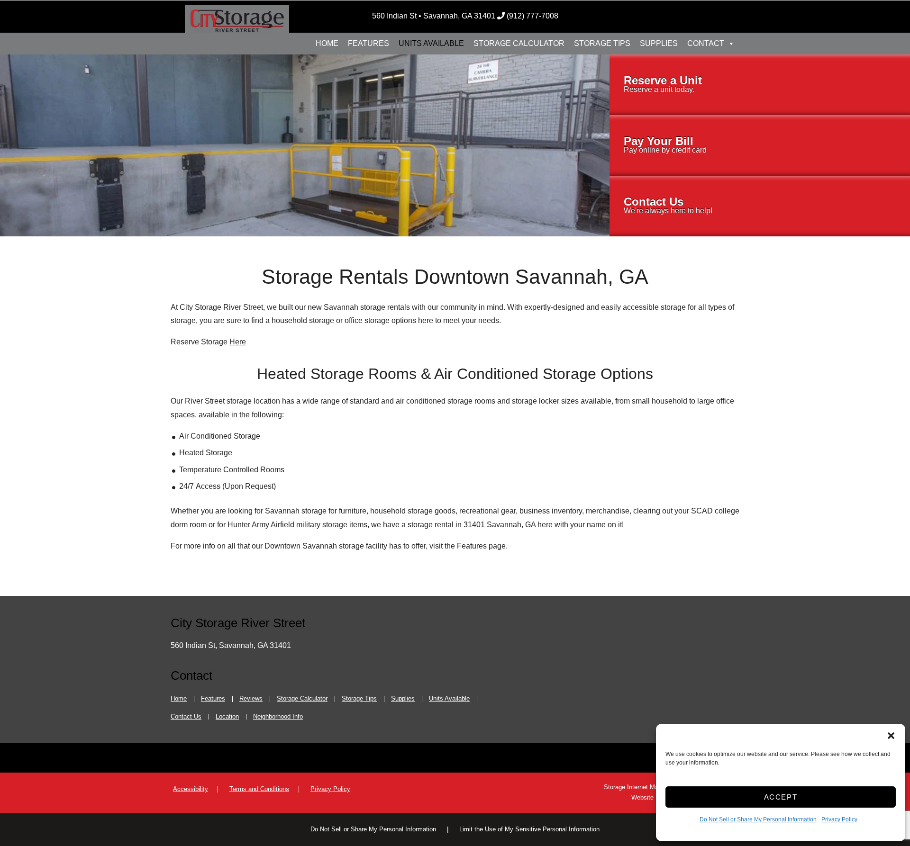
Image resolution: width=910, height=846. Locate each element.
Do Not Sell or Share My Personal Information (758, 819)
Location (227, 716)
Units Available (431, 43)
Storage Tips (602, 43)
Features (368, 43)
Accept (781, 797)
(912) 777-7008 (532, 16)
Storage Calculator (518, 43)
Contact (705, 43)
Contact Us (186, 716)
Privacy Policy (839, 819)
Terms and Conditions (259, 788)
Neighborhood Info (278, 716)
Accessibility (190, 788)
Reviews (251, 698)
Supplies (659, 43)
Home (327, 43)
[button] (891, 735)
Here (237, 342)
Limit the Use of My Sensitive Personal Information (529, 829)
